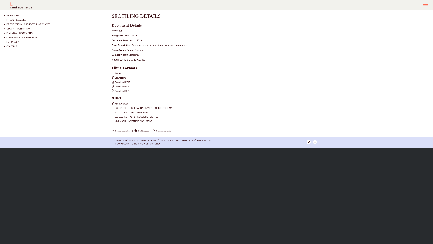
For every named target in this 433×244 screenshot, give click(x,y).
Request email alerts (122, 131)
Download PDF (122, 82)
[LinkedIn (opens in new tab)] (315, 142)
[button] (426, 6)
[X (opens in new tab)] (309, 142)
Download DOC (122, 86)
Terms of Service (140, 144)
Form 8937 (12, 42)
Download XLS (122, 91)
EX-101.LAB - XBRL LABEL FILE (131, 112)
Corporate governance (21, 37)
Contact (11, 46)
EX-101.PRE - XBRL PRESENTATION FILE (136, 117)
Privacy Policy (121, 144)
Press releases (16, 20)
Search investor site (163, 131)
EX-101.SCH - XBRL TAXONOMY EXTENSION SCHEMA (143, 108)
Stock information (18, 28)
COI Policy (155, 144)
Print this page (143, 131)
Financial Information (20, 33)
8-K (120, 30)
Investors (12, 15)
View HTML (120, 78)
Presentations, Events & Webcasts (28, 24)
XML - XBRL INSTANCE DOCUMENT (133, 121)
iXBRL (118, 73)
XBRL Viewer (121, 103)
